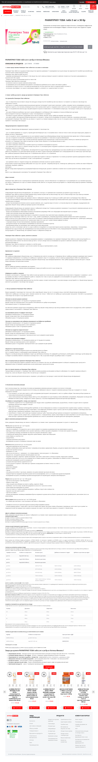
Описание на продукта (14, 63)
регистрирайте (29, 647)
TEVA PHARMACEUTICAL (60, 34)
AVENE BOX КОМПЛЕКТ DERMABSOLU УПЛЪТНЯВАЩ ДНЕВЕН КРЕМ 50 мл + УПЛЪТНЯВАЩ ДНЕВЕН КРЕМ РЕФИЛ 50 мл (32, 694)
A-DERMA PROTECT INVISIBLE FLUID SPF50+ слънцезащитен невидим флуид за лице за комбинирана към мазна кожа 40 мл (66, 694)
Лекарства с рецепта (8, 15)
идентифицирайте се (15, 647)
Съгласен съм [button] (91, 2)
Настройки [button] (81, 2)
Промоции (49, 667)
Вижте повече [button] (53, 2)
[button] (77, 2)
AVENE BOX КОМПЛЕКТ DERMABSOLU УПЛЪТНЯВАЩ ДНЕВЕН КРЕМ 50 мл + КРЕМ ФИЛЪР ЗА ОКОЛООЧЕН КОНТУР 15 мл (14, 694)
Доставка (28, 63)
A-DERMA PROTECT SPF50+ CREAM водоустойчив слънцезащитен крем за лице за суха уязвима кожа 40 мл (83, 693)
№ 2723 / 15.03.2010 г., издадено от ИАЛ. (58, 657)
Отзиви (36, 63)
